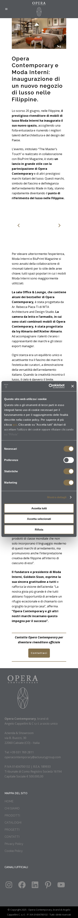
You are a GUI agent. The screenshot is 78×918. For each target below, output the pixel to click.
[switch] (68, 460)
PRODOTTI (12, 815)
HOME (9, 801)
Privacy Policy (14, 844)
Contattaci (39, 653)
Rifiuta (39, 529)
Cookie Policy (14, 851)
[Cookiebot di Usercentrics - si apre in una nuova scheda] (49, 386)
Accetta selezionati (39, 518)
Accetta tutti (39, 508)
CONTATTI (12, 836)
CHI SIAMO (12, 808)
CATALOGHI (13, 822)
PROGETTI (12, 829)
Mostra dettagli (57, 497)
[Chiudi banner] (72, 386)
